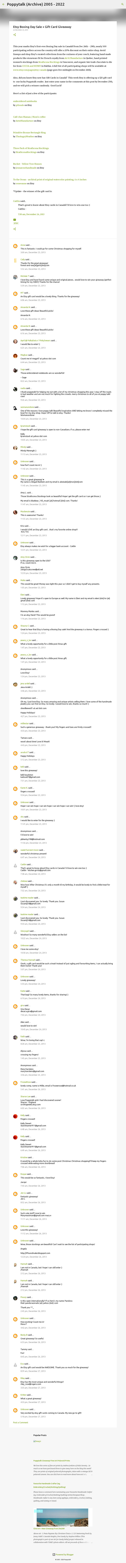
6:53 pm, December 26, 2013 (33, 1342)
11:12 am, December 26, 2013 (34, 1233)
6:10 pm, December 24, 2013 (33, 998)
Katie (23, 991)
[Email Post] (14, 220)
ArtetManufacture (24, 121)
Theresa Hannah (28, 960)
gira (22, 1005)
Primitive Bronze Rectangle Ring (29, 132)
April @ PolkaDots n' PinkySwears (35, 340)
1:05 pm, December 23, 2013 (33, 587)
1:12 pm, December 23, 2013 (33, 604)
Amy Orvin (25, 557)
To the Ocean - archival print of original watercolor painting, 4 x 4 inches (50, 179)
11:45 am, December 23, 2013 (34, 485)
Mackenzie (25, 511)
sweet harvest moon (30, 850)
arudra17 (25, 752)
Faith (23, 1036)
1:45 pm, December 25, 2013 (33, 1058)
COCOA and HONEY (31, 66)
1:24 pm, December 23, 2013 (33, 633)
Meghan (24, 355)
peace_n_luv (26, 640)
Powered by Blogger (64, 1554)
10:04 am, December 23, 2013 (34, 419)
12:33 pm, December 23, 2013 (34, 573)
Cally (23, 259)
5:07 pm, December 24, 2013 (33, 969)
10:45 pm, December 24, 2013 (34, 1029)
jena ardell (25, 683)
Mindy (23, 447)
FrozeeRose (26, 1082)
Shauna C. (25, 626)
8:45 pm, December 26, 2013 (33, 1357)
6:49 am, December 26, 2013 (33, 1150)
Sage (23, 369)
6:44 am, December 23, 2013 (33, 362)
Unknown (25, 461)
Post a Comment (20, 1422)
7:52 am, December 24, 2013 (33, 891)
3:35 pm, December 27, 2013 (33, 1388)
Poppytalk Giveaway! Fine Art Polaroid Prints (51, 1461)
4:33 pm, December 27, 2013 (33, 1402)
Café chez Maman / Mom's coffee (29, 117)
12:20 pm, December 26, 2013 (34, 1257)
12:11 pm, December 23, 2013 (34, 535)
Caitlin (16, 201)
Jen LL (23, 1193)
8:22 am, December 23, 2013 (33, 381)
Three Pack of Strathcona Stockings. (31, 148)
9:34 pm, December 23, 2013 (33, 795)
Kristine (24, 1157)
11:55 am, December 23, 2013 (34, 519)
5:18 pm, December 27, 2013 (33, 1417)
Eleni (23, 595)
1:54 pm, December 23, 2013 (33, 676)
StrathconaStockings (26, 152)
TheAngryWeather (25, 136)
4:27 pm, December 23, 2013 (33, 716)
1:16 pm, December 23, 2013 (33, 619)
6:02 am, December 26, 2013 (33, 1108)
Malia (23, 580)
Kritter (23, 1395)
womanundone (27, 407)
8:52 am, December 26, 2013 (33, 1202)
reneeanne (21, 183)
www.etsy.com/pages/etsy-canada (30, 70)
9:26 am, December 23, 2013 (33, 400)
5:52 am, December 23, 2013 (33, 269)
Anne (23, 245)
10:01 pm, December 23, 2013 (34, 809)
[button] (14, 35)
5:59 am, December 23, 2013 (33, 286)
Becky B (24, 1335)
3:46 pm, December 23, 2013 (33, 691)
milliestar (25, 723)
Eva (22, 1364)
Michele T (25, 276)
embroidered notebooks (25, 101)
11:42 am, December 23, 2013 (34, 469)
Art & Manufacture (74, 58)
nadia (23, 388)
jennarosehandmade (26, 168)
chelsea (24, 881)
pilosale (20, 105)
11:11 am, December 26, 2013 (34, 1219)
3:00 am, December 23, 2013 (33, 252)
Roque (23, 1174)
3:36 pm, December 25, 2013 (33, 1075)
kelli (22, 767)
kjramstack (25, 426)
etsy (16, 223)
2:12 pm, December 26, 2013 (33, 1273)
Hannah (24, 1264)
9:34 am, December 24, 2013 (33, 907)
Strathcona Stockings (49, 62)
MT (22, 293)
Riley (23, 1378)
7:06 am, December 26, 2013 (33, 1167)
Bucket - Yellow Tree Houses (27, 164)
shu (22, 817)
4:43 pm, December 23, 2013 (33, 745)
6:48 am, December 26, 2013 (33, 1129)
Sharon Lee (25, 1096)
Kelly (23, 1115)
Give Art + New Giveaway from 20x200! (49, 1529)
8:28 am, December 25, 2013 (33, 1044)
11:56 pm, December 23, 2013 (34, 843)
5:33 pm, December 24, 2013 (33, 984)
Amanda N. (25, 307)
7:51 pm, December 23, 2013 (33, 781)
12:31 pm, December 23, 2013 (34, 550)
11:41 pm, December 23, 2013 (34, 824)
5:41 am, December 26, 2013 (33, 1089)
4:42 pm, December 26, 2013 (33, 1328)
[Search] (68, 4)
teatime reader (27, 898)
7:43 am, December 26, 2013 (33, 1186)
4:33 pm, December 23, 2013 (33, 731)
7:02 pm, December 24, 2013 (33, 1015)
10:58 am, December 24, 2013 (34, 953)
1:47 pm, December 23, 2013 (33, 647)
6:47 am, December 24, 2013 (33, 857)
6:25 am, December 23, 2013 (33, 348)
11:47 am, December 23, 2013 (34, 504)
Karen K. (24, 788)
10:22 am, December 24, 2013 (34, 938)
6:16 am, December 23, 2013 (33, 319)
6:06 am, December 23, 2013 (33, 300)
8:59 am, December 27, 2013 (33, 1371)
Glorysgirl (25, 931)
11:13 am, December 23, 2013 (34, 454)
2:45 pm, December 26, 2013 (33, 1311)
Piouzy (23, 1297)
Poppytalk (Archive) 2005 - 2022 (36, 4)
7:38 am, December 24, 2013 (31, 214)
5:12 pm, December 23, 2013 (33, 760)
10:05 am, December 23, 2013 (34, 440)
